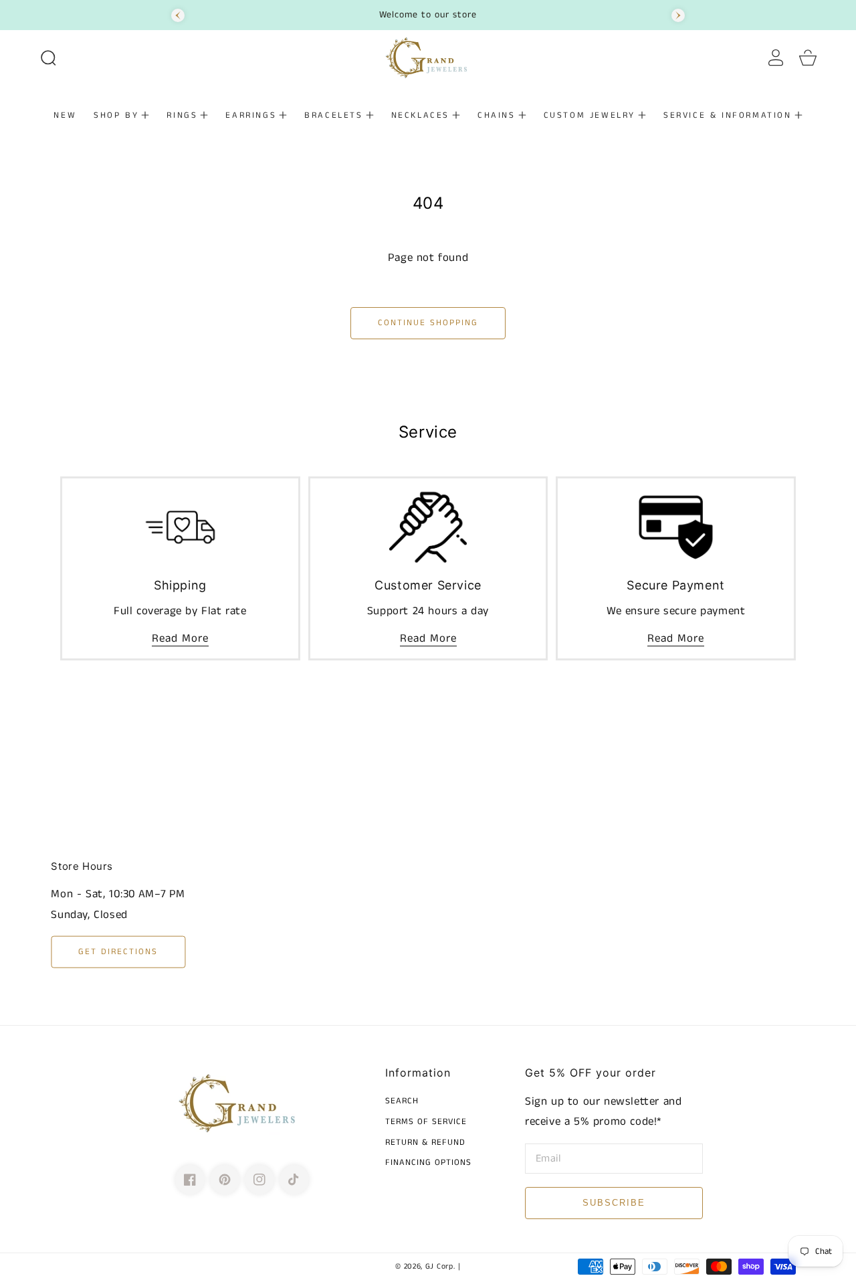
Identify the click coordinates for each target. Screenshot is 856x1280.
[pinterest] (224, 1179)
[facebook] (190, 1179)
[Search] (48, 57)
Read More (180, 638)
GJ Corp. (440, 1266)
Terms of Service (426, 1122)
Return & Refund (425, 1143)
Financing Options (428, 1163)
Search (402, 1101)
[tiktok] (294, 1179)
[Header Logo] (427, 57)
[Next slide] (678, 15)
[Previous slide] (178, 15)
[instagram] (259, 1179)
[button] (48, 57)
